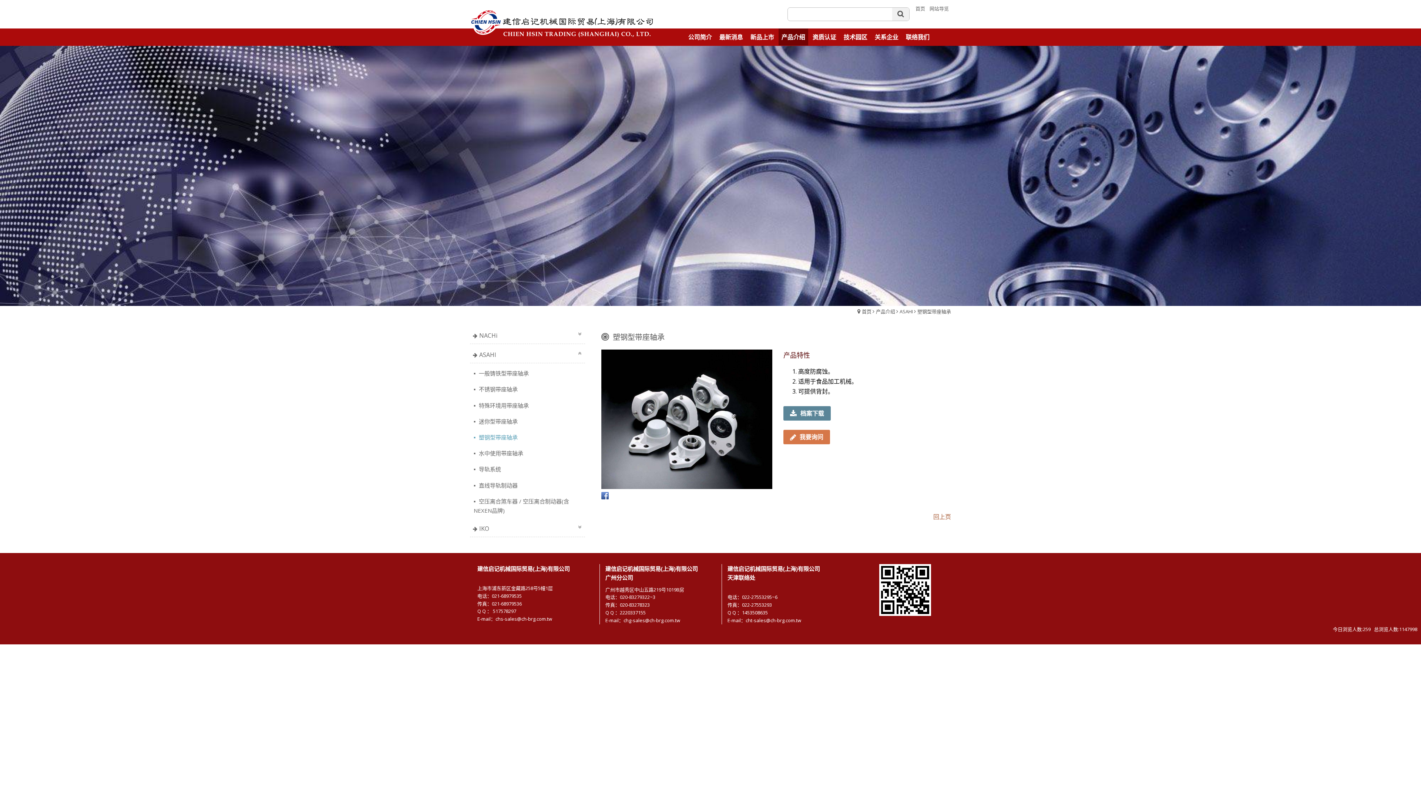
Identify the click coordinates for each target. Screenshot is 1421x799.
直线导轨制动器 (497, 485)
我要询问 (811, 437)
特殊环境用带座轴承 (503, 405)
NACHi (488, 335)
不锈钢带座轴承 (497, 389)
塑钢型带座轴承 (934, 311)
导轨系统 (489, 469)
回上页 (942, 517)
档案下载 (812, 413)
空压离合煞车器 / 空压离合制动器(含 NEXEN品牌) (521, 506)
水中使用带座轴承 (500, 453)
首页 (866, 311)
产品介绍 (885, 311)
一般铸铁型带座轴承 (503, 373)
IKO (484, 529)
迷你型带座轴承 (497, 421)
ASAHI (906, 311)
